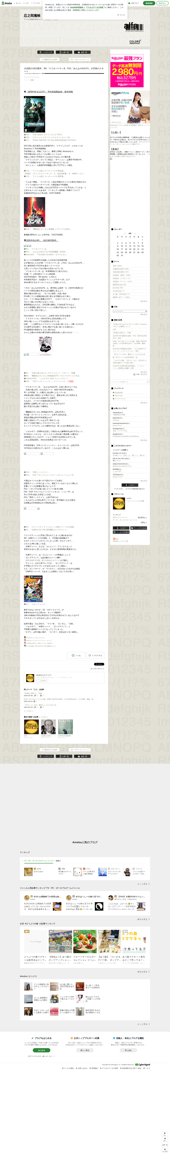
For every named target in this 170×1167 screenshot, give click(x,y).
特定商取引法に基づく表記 (131, 1068)
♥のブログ (117, 461)
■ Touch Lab (117, 396)
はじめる (41, 1050)
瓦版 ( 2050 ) (117, 266)
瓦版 (31, 80)
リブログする (97, 655)
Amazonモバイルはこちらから (35, 637)
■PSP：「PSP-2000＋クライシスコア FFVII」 (43, 134)
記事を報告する (98, 669)
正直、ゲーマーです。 (121, 431)
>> (135, 233)
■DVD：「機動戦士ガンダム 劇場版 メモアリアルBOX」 (48, 229)
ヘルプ (147, 1068)
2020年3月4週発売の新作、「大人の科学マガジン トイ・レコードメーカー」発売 (129, 350)
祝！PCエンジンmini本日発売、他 (125, 357)
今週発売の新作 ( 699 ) (121, 269)
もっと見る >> (28, 711)
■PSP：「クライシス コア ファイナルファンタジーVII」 (48, 137)
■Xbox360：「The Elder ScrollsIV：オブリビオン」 (46, 254)
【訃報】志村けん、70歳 (33, 693)
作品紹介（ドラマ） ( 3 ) (121, 278)
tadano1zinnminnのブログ (122, 466)
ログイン (162, 3)
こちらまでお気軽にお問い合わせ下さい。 (130, 155)
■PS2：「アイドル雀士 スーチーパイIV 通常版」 (44, 176)
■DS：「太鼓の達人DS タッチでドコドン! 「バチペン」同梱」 (50, 373)
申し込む (128, 1050)
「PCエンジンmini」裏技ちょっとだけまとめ (40, 705)
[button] (165, 1150)
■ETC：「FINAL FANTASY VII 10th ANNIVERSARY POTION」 (50, 140)
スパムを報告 (69, 1068)
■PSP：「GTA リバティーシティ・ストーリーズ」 (45, 381)
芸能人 (58, 861)
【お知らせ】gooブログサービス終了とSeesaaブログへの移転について (130, 325)
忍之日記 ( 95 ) (118, 288)
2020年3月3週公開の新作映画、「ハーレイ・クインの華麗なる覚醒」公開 (129, 367)
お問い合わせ (82, 1068)
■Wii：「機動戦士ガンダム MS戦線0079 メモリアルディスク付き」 (52, 376)
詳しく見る (85, 1050)
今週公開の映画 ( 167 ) (121, 272)
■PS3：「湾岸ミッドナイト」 (37, 472)
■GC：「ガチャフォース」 (35, 604)
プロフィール (131, 501)
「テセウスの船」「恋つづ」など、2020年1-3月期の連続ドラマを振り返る (129, 361)
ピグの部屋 (140, 501)
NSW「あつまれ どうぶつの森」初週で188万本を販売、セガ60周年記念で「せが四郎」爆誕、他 (58, 699)
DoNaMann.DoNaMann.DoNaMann (126, 436)
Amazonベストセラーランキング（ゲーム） (39, 640)
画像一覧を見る (141, 374)
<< (125, 233)
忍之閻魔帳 (32, 15)
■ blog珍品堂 (118, 393)
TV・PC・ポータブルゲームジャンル (125, 520)
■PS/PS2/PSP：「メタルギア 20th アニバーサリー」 (46, 378)
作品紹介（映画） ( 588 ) (122, 275)
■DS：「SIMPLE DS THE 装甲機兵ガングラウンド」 (46, 530)
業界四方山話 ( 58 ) (119, 285)
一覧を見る (143, 301)
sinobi (129, 498)
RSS (117, 539)
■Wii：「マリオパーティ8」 (36, 249)
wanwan (116, 420)
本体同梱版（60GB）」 (59, 252)
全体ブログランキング (120, 517)
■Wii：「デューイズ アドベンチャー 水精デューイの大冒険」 (50, 527)
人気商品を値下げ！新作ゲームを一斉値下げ (39, 643)
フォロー (43, 681)
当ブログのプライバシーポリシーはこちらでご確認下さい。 (130, 143)
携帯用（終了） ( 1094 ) (121, 297)
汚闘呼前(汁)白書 (119, 415)
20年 (114, 329)
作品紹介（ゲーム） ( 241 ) (122, 281)
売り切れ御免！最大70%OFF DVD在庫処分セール (41, 646)
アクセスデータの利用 (110, 1068)
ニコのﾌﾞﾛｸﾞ (117, 471)
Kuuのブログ (117, 425)
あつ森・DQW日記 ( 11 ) (121, 294)
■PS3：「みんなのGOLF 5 (35, 252)
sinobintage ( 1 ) (118, 291)
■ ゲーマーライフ (119, 399)
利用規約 (95, 1068)
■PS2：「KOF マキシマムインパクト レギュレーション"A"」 (50, 475)
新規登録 (149, 3)
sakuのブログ (118, 477)
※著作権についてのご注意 (120, 541)
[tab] (38, 861)
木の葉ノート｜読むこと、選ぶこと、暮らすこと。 (130, 455)
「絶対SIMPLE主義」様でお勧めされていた (42, 560)
